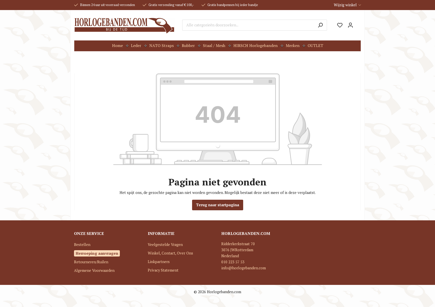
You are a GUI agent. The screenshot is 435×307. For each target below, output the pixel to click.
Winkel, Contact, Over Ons (170, 253)
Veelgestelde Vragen (165, 244)
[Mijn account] (350, 25)
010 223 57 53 (232, 262)
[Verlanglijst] (340, 25)
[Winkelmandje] (358, 23)
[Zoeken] (320, 25)
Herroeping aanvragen (97, 253)
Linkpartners (159, 261)
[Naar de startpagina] (124, 25)
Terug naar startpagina (217, 204)
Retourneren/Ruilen (91, 262)
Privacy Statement (163, 270)
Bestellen (82, 244)
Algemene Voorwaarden (94, 270)
